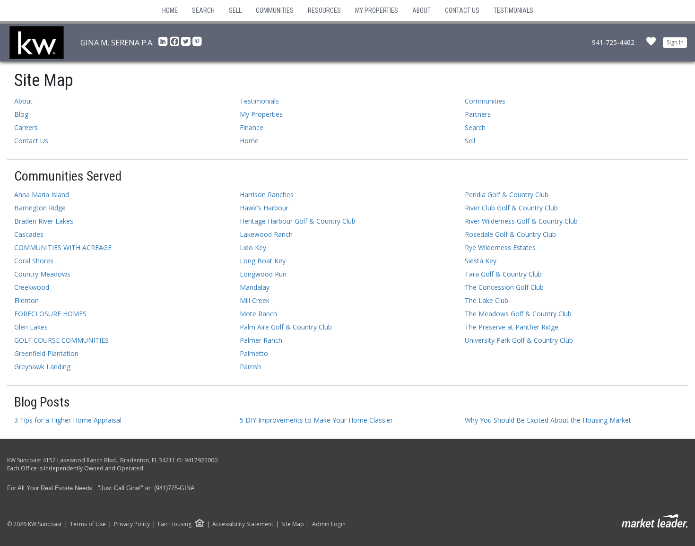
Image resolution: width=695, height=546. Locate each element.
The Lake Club (486, 300)
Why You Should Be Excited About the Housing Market (548, 420)
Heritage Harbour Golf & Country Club (298, 221)
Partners (478, 114)
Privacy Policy (132, 524)
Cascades (28, 234)
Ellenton (26, 300)
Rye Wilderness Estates (500, 247)
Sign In (675, 42)
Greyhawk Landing (42, 366)
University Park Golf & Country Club (519, 340)
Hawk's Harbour (264, 207)
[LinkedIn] (164, 44)
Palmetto (254, 353)
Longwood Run (263, 273)
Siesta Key (480, 260)
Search (203, 10)
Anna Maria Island (41, 194)
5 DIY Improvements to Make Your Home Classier (316, 420)
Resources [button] (324, 10)
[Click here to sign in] (651, 44)
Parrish (250, 366)
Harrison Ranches (267, 194)
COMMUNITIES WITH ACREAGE (63, 247)
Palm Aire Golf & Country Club (286, 326)
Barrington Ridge (40, 207)
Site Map (292, 524)
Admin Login (329, 524)
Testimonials (513, 10)
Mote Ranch (258, 313)
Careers (26, 127)
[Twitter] (186, 44)
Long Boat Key (263, 260)
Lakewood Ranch (266, 234)
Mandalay (254, 287)
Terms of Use (88, 524)
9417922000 (200, 460)
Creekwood (31, 287)
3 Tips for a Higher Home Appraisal (68, 420)
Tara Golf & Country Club (503, 273)
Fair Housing (174, 524)
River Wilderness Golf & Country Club (521, 221)
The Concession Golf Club (504, 287)
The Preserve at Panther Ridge (511, 326)
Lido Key (253, 247)
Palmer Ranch (261, 340)
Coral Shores (33, 260)
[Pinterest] (197, 44)
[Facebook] (175, 44)
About (421, 10)
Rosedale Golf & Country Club (510, 234)
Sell (235, 10)
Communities (275, 10)
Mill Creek (254, 300)
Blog (21, 114)
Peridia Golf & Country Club (506, 194)
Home (170, 10)
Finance (251, 127)
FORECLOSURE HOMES (50, 313)
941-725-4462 (613, 42)
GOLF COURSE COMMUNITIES (61, 340)
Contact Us (462, 10)
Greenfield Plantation (46, 353)
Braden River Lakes (43, 221)
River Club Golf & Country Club (511, 207)
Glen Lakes (31, 326)
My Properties (376, 10)
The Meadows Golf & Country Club (518, 313)
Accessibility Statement (242, 524)
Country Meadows (42, 273)
